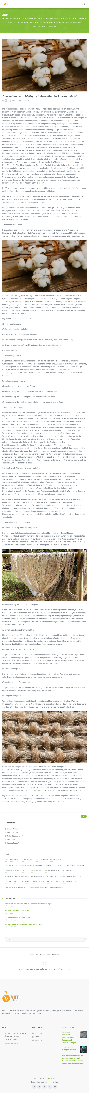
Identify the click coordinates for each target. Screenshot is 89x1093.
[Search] (85, 4)
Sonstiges (38, 1040)
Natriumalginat (39, 882)
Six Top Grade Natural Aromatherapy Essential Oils (23, 925)
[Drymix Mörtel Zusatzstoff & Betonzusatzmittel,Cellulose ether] (6, 4)
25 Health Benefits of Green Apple (17, 918)
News (15, 101)
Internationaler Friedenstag (70, 876)
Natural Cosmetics (14, 836)
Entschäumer (70, 865)
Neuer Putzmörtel (54, 882)
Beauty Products (13, 829)
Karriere (55, 1082)
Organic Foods (12, 843)
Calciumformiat (27, 859)
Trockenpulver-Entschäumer (15, 887)
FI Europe (80, 865)
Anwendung (14, 859)
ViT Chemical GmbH (50, 1078)
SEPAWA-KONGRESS (69, 882)
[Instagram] (39, 1087)
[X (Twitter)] (50, 1087)
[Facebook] (34, 1087)
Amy (9, 101)
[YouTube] (55, 1087)
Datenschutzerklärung (39, 1082)
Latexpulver (18, 882)
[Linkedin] (44, 1087)
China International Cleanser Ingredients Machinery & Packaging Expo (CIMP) (33, 865)
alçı (6, 859)
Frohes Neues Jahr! (12, 870)
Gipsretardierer (36, 870)
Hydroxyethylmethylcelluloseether (58, 870)
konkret (8, 882)
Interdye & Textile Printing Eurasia (44, 876)
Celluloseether (42, 859)
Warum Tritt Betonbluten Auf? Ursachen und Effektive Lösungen (28, 904)
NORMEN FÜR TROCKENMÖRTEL (17, 911)
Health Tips (11, 832)
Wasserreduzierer (56, 887)
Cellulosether (55, 859)
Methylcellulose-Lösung (47, 955)
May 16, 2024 (24, 101)
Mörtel (27, 882)
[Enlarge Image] (44, 65)
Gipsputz (25, 870)
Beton (37, 1037)
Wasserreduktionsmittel (38, 887)
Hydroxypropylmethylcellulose (17, 876)
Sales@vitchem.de (11, 1043)
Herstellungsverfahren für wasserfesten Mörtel (41, 969)
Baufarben (38, 1033)
